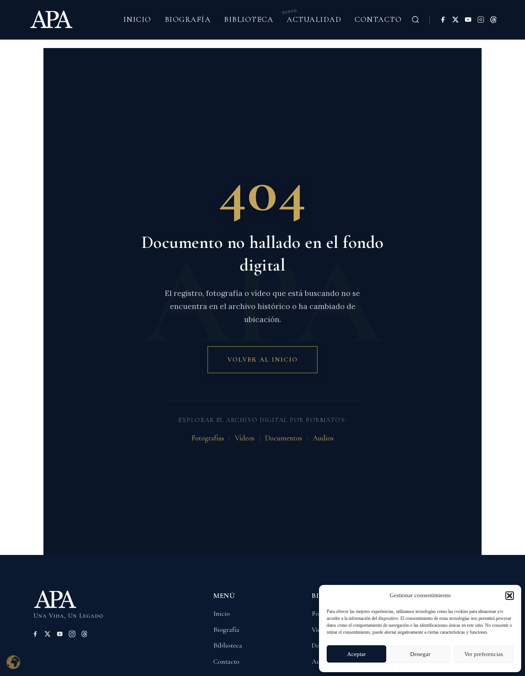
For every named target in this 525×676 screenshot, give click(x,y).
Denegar (420, 654)
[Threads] (493, 19)
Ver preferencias (483, 654)
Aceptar (356, 654)
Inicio (137, 19)
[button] (509, 596)
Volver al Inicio (263, 359)
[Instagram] (480, 19)
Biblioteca (248, 19)
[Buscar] (415, 19)
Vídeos (244, 438)
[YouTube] (468, 19)
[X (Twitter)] (455, 19)
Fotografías (207, 438)
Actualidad (314, 19)
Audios (323, 438)
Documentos (283, 438)
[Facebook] (442, 19)
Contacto (378, 19)
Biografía (188, 19)
